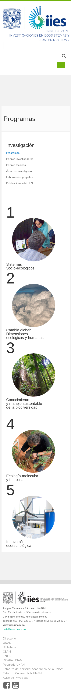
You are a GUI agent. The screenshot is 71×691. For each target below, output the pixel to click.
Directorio (9, 638)
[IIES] (35, 17)
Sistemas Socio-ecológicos (20, 266)
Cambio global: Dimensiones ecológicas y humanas (25, 334)
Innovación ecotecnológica (18, 544)
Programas (13, 152)
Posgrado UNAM (14, 664)
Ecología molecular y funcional (22, 478)
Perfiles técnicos (16, 164)
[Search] (63, 56)
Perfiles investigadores (19, 158)
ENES (7, 656)
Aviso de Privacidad (15, 677)
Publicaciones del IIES (19, 183)
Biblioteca (9, 647)
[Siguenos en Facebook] (6, 685)
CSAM (7, 651)
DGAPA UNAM (13, 660)
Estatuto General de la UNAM (22, 673)
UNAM (7, 643)
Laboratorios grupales (19, 177)
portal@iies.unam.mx (14, 629)
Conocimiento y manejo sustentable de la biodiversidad (24, 403)
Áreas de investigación (19, 171)
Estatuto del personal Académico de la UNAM (33, 669)
